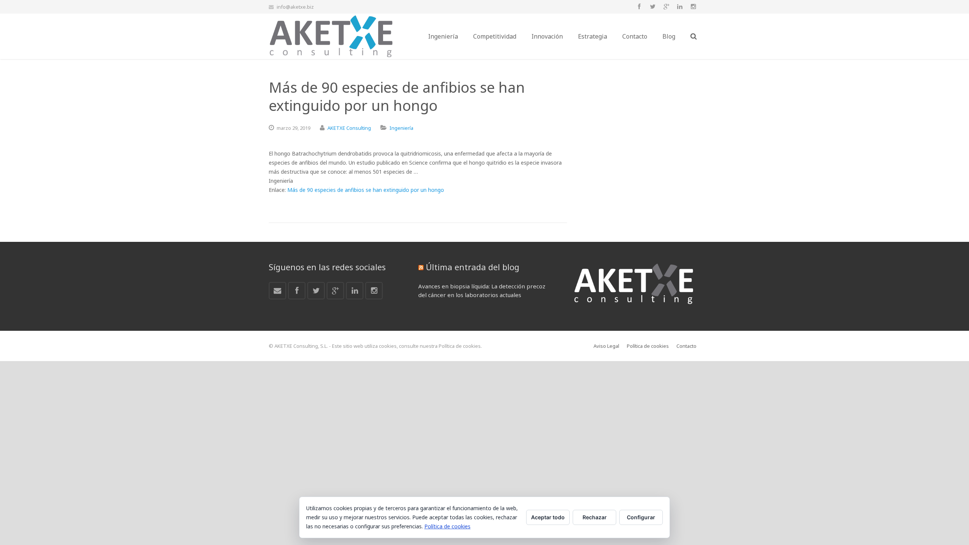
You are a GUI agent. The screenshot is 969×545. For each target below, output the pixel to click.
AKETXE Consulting (349, 128)
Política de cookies (447, 526)
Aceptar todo (548, 517)
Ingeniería (401, 128)
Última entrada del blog (472, 266)
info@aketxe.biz (295, 6)
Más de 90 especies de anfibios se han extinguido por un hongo (365, 189)
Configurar (641, 517)
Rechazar (595, 517)
